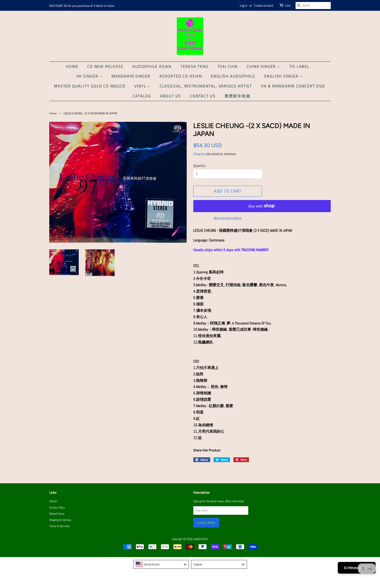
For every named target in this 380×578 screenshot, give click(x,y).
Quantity (199, 165)
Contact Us (203, 96)
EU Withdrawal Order (356, 568)
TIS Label (299, 66)
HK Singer (88, 76)
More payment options (228, 218)
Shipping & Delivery (60, 520)
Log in (243, 5)
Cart (287, 5)
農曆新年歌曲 (238, 96)
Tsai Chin (227, 66)
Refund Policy (56, 514)
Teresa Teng (194, 66)
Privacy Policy (57, 507)
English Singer (282, 76)
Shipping (199, 154)
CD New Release (105, 66)
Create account (263, 5)
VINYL (141, 86)
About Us (170, 96)
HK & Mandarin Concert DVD (293, 86)
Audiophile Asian (152, 66)
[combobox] (161, 564)
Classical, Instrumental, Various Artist (206, 86)
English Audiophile (233, 76)
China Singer (262, 66)
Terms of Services (59, 526)
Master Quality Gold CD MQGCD (89, 86)
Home (72, 66)
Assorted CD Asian (180, 76)
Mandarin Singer (130, 76)
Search (53, 501)
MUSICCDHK (201, 539)
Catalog (142, 96)
